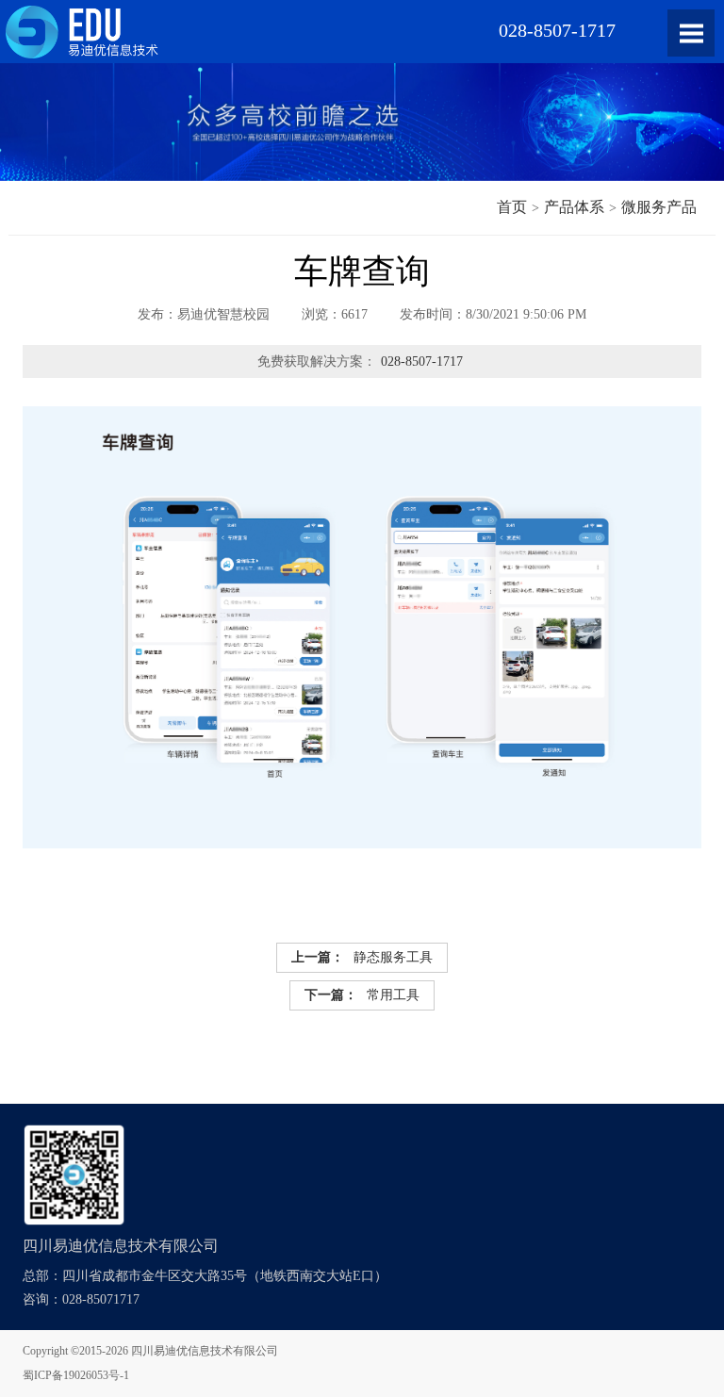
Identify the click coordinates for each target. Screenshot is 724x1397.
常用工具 (362, 995)
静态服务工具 (362, 957)
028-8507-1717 (422, 361)
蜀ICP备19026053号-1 (76, 1375)
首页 (512, 207)
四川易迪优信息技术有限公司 (204, 1350)
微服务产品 (659, 207)
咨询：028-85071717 (81, 1299)
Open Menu (691, 33)
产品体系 (574, 207)
